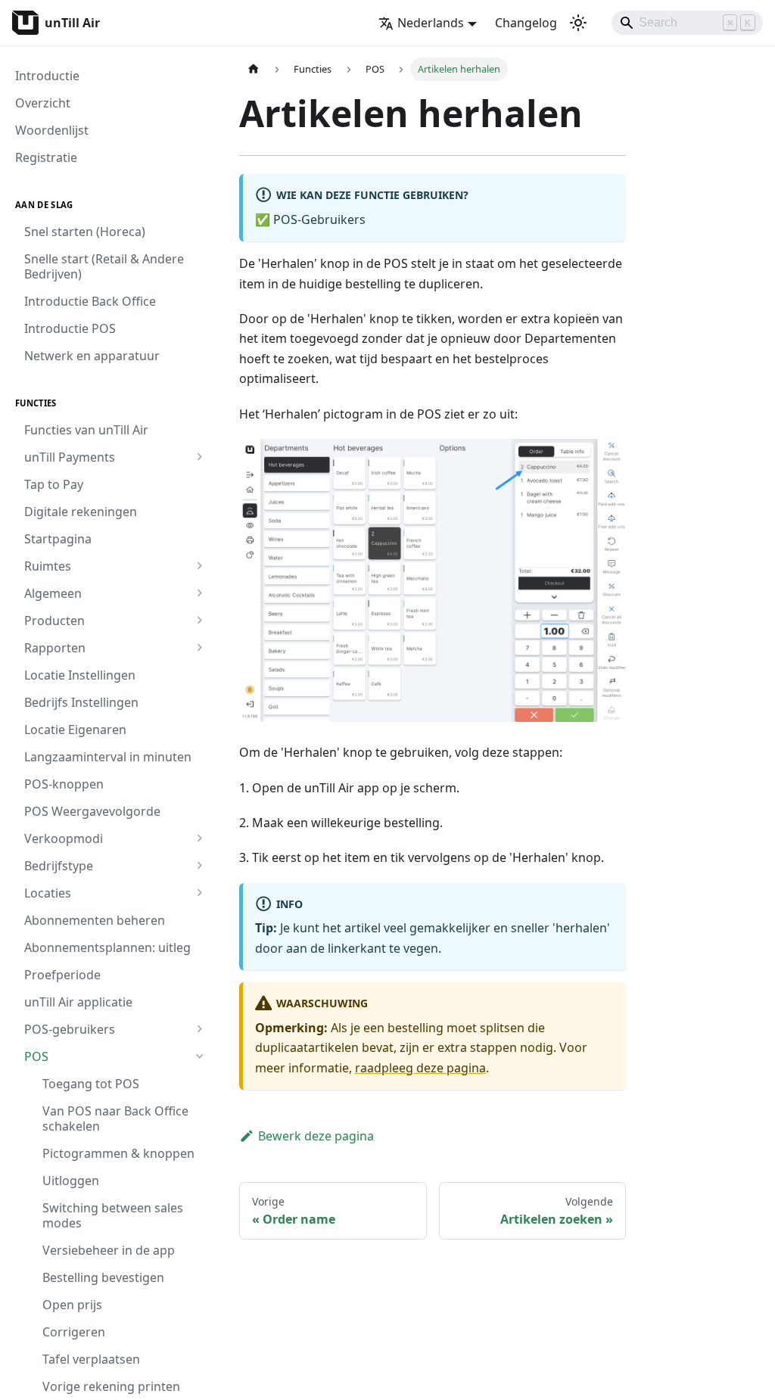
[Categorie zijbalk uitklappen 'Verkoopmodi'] (199, 838)
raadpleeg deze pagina (420, 1067)
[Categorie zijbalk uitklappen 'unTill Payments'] (199, 457)
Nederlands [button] (430, 22)
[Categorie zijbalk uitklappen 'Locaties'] (199, 893)
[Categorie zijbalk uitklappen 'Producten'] (199, 620)
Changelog (526, 22)
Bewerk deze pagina (316, 1136)
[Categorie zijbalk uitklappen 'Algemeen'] (199, 593)
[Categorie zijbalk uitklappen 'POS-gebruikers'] (199, 1029)
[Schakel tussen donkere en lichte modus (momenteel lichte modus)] (578, 23)
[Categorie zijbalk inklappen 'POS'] (199, 1056)
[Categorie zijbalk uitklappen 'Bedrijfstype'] (199, 866)
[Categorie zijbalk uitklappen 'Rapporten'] (199, 648)
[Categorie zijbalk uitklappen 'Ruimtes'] (199, 566)
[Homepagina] (253, 69)
